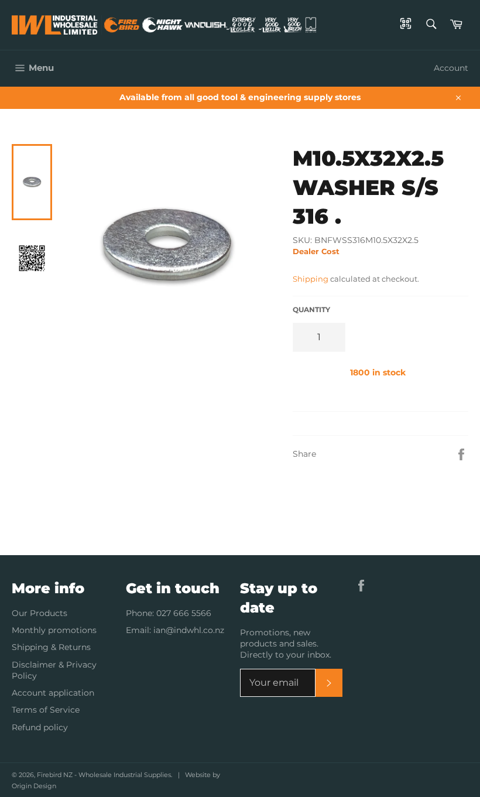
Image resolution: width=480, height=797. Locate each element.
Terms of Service (46, 709)
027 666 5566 (183, 613)
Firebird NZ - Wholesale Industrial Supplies (104, 775)
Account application (53, 692)
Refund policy (40, 727)
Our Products (39, 613)
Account (451, 68)
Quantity (311, 309)
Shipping (310, 278)
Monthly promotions (54, 630)
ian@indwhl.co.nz (188, 630)
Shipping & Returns (51, 647)
